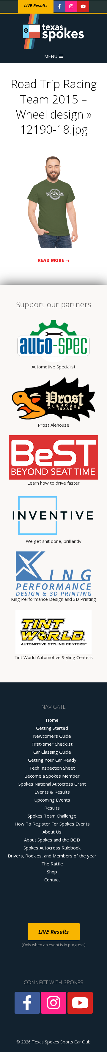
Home (52, 720)
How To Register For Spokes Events (52, 824)
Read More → (54, 260)
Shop (52, 872)
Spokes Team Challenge (52, 816)
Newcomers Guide (52, 736)
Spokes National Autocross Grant (52, 784)
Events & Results (52, 792)
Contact (52, 880)
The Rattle (52, 864)
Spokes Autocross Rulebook (52, 848)
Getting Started (52, 728)
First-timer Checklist (52, 744)
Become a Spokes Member (52, 776)
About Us (52, 832)
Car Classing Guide (52, 752)
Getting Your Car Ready (52, 760)
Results (52, 808)
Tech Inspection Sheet (52, 768)
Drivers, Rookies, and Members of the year (52, 856)
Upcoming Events (52, 800)
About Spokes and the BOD (52, 840)
